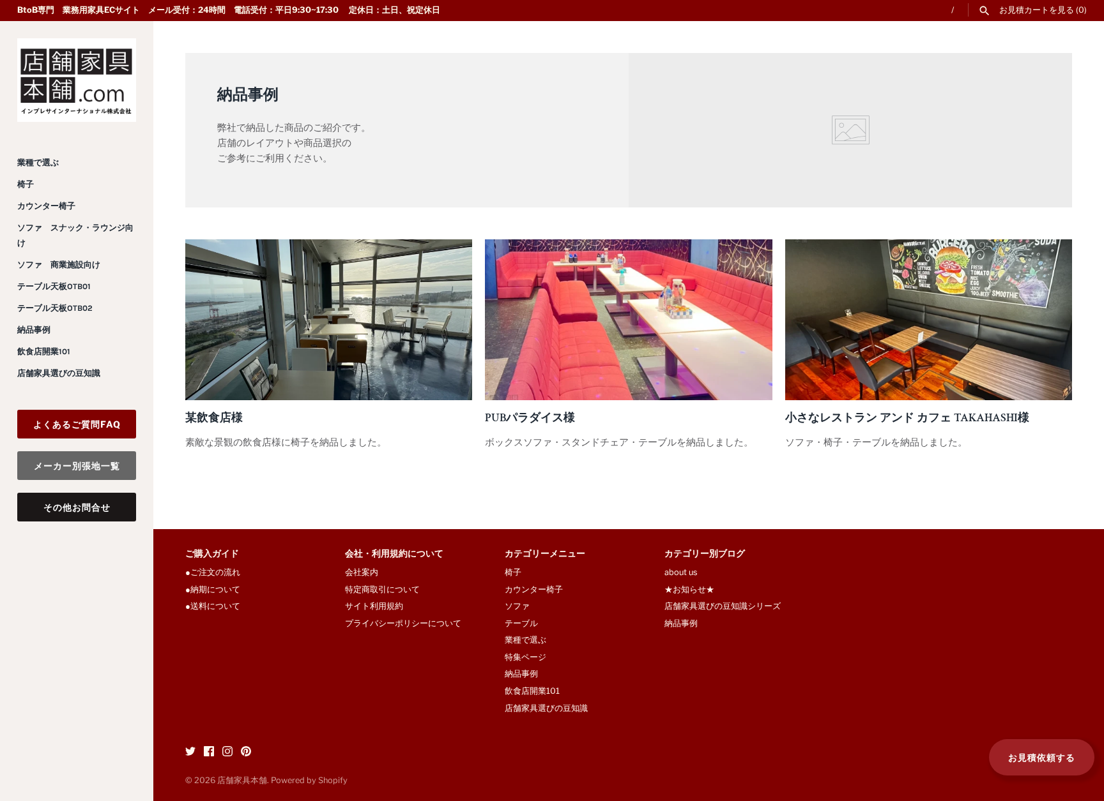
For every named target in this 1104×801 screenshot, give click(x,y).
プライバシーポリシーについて (403, 623)
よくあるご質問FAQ (77, 424)
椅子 (25, 184)
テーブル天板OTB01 (54, 286)
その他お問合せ (77, 507)
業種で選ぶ (38, 162)
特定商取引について (382, 589)
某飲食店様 (214, 417)
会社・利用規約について (394, 554)
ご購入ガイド (212, 554)
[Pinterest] (246, 753)
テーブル (521, 623)
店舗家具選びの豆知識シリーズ (722, 606)
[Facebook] (209, 753)
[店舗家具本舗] (76, 80)
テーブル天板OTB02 (55, 308)
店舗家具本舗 (242, 780)
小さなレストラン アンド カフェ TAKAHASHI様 (907, 417)
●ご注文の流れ (217, 572)
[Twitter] (190, 753)
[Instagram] (227, 753)
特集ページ (525, 657)
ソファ (517, 606)
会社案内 (361, 572)
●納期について (212, 589)
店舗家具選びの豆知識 (58, 373)
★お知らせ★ (689, 589)
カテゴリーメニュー (545, 554)
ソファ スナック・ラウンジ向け (75, 235)
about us (681, 572)
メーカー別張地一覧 (77, 465)
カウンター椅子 (46, 206)
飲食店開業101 (43, 351)
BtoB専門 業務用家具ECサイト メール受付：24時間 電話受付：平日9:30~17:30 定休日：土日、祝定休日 (228, 10)
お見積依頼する (1041, 757)
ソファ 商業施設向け (58, 264)
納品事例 (33, 329)
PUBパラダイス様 (530, 417)
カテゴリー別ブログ (704, 554)
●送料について (212, 606)
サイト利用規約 (374, 606)
